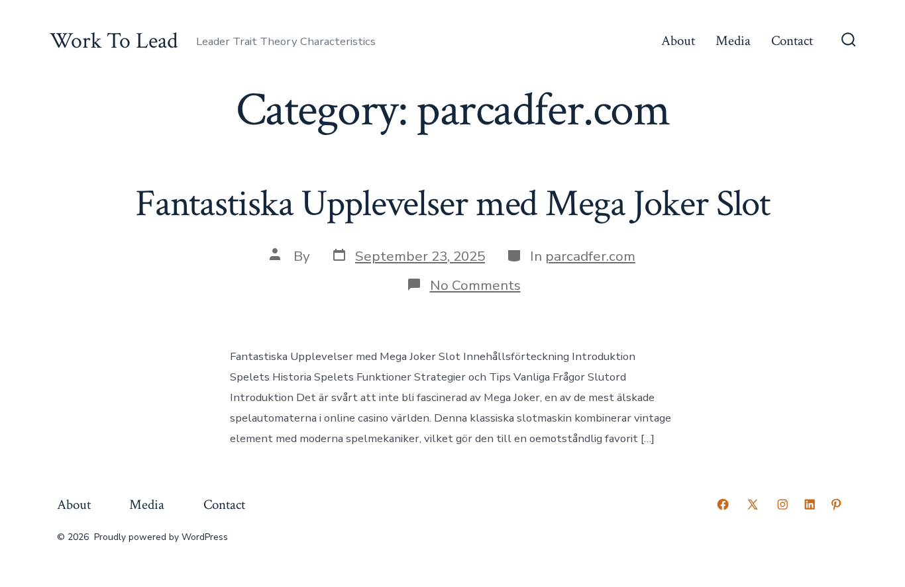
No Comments (475, 285)
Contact (792, 41)
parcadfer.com (590, 256)
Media (733, 41)
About (678, 41)
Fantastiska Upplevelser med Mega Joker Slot (452, 203)
